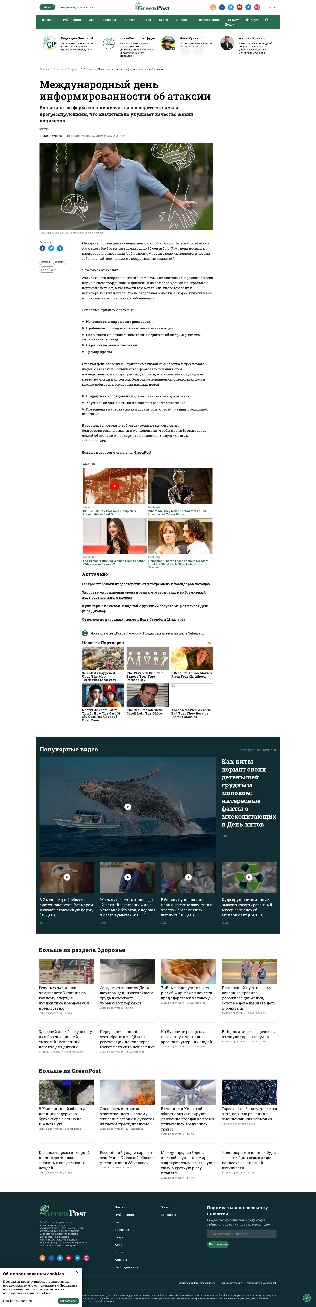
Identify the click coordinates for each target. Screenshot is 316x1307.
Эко (91, 20)
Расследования (208, 20)
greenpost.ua (94, 1298)
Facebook (134, 633)
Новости (47, 20)
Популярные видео (69, 749)
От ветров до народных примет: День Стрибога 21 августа (133, 619)
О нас (165, 1207)
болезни (59, 261)
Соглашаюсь (68, 1301)
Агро (147, 20)
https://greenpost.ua (234, 1295)
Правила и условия (231, 1282)
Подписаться (218, 1244)
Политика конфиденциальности (196, 1282)
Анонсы (182, 20)
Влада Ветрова (51, 136)
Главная (44, 69)
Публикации (71, 20)
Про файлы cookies (17, 1301)
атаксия (45, 261)
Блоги (163, 20)
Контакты (168, 1215)
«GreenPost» (94, 1295)
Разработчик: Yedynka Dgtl (261, 1282)
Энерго (130, 20)
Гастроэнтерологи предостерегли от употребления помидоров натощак (146, 584)
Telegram (196, 633)
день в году (47, 269)
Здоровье (109, 20)
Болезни (88, 69)
